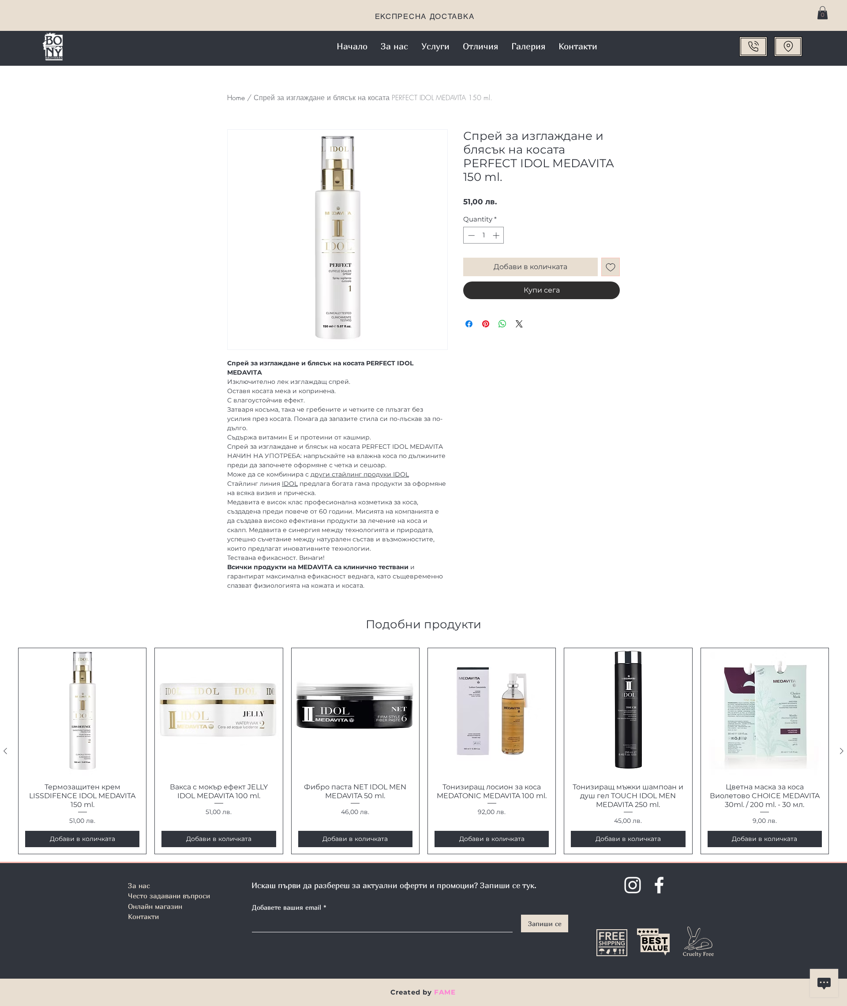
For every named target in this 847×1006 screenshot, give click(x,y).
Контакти (143, 916)
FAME (445, 992)
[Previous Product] (5, 751)
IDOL (290, 484)
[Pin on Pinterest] (485, 324)
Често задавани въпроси (169, 895)
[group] (423, 751)
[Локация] (788, 46)
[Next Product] (841, 751)
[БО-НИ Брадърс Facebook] (659, 885)
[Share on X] (519, 324)
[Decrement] (470, 235)
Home (236, 97)
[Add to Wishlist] (610, 267)
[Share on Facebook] (469, 324)
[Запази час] (753, 46)
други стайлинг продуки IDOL (360, 474)
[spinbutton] (483, 235)
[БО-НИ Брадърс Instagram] (633, 885)
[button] (822, 12)
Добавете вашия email (286, 907)
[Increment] (497, 235)
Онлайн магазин (155, 906)
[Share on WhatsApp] (502, 324)
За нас (139, 885)
